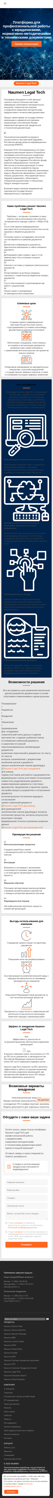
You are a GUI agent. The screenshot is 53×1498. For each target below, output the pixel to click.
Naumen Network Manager (15, 1334)
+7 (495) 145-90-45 (19, 1281)
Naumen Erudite (10, 1353)
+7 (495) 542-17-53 (19, 1296)
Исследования (10, 1423)
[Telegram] (11, 1306)
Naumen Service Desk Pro (15, 1330)
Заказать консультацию (26, 44)
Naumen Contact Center (14, 1341)
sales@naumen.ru (12, 1287)
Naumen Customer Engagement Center (20, 1368)
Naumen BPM (9, 1338)
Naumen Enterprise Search (15, 1375)
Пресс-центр (9, 1411)
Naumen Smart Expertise (14, 1379)
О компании (9, 1389)
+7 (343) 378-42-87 (24, 1284)
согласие (19, 1223)
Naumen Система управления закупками (21, 1360)
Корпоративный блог (13, 1459)
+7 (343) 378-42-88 (24, 1298)
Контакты (8, 1438)
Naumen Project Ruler (13, 1349)
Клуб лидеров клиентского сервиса (19, 1430)
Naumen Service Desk (13, 1326)
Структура (8, 1393)
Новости (7, 1419)
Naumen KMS (9, 1357)
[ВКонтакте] (6, 1306)
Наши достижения (12, 1404)
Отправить (26, 1244)
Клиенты (7, 1408)
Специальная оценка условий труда (19, 1396)
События (8, 1415)
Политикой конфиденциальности (22, 1227)
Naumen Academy (11, 1434)
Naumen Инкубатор (12, 1427)
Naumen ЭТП (9, 1364)
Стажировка (9, 1455)
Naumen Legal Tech (12, 1372)
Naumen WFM (10, 1345)
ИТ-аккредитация (11, 1400)
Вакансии (8, 1451)
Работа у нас (9, 1447)
